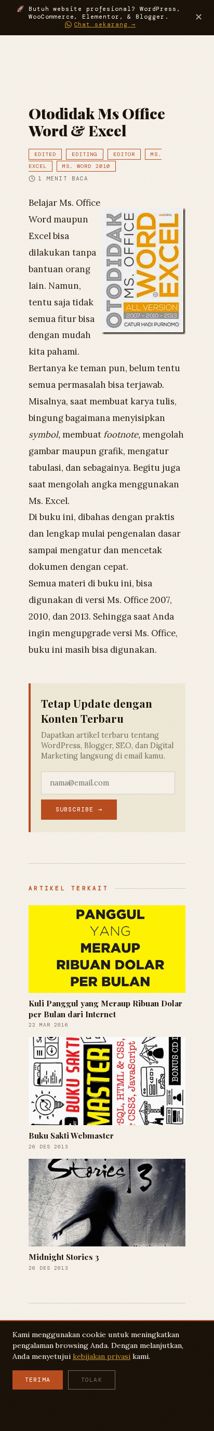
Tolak (91, 1380)
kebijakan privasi (101, 1356)
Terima (37, 1380)
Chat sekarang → (105, 25)
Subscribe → (79, 809)
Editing (84, 154)
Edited (45, 154)
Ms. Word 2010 (86, 166)
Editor (124, 154)
